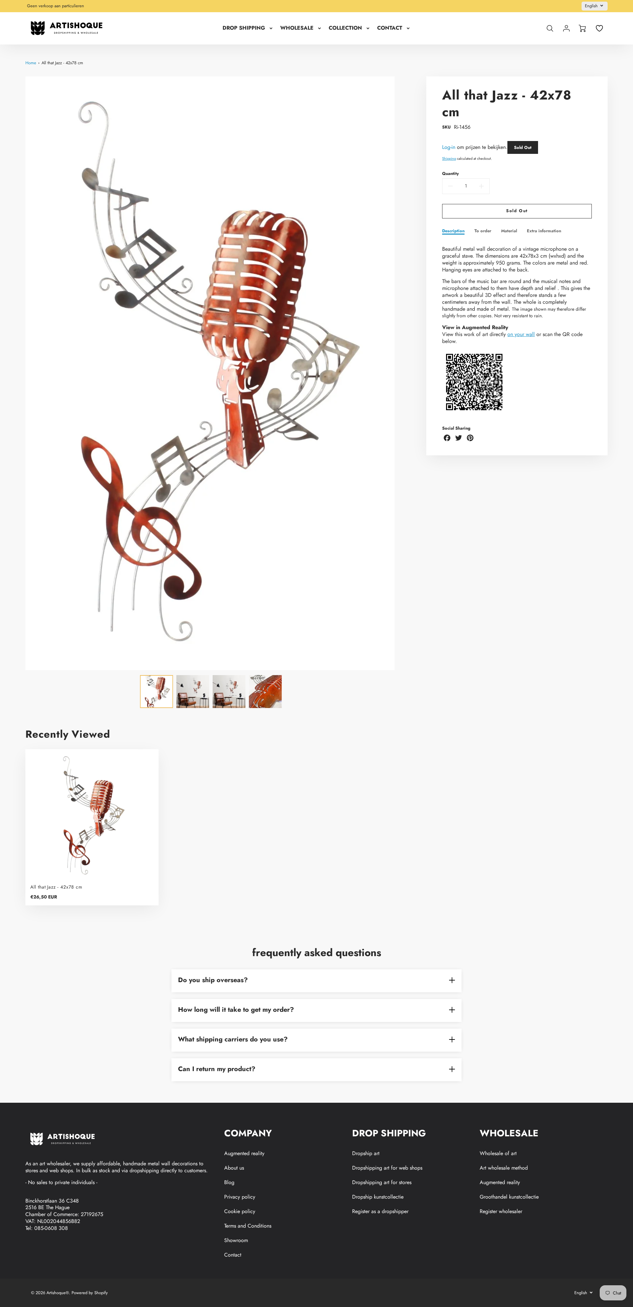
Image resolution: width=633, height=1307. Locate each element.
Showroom (236, 1240)
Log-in (448, 147)
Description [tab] (453, 231)
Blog (229, 1182)
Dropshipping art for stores (381, 1182)
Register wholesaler (501, 1211)
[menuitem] (248, 28)
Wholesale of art (498, 1153)
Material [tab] (509, 231)
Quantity (450, 174)
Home (30, 63)
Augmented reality (244, 1153)
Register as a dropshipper (380, 1211)
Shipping (449, 158)
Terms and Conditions (247, 1226)
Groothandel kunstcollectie (509, 1197)
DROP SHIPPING (244, 28)
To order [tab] (482, 231)
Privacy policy (239, 1197)
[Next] (400, 373)
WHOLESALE (297, 28)
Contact (232, 1255)
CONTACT (389, 28)
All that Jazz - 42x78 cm (62, 63)
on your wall (521, 334)
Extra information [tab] (544, 231)
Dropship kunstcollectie (378, 1197)
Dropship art (365, 1153)
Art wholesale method (504, 1168)
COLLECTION (345, 28)
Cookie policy (239, 1211)
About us (234, 1168)
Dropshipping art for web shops (387, 1168)
